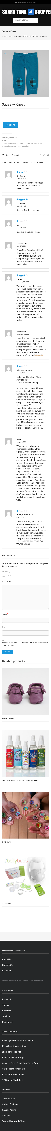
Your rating (6, 572)
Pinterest (6, 1010)
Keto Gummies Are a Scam (14, 1046)
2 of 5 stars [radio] (4, 576)
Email (4, 627)
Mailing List (7, 1022)
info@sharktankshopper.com (26, 2)
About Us (6, 959)
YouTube (6, 1016)
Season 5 (21, 36)
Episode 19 (30, 36)
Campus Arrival (9, 1110)
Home (15, 36)
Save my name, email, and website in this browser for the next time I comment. (25, 643)
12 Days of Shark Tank (12, 1080)
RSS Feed (6, 970)
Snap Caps (6, 842)
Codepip (6, 1115)
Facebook (6, 999)
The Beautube (8, 1098)
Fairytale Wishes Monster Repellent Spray (20, 780)
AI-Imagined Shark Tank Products (17, 1040)
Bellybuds (6, 904)
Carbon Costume (10, 1104)
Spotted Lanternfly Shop (13, 1121)
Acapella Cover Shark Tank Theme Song (20, 1063)
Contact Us (7, 965)
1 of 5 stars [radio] (3, 576)
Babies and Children (17, 143)
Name (5, 614)
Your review (7, 581)
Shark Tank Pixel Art (11, 1051)
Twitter (5, 1005)
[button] (5, 53)
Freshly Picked (8, 718)
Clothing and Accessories (33, 143)
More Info (10, 125)
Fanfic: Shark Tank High (13, 1057)
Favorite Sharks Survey (13, 1074)
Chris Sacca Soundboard (13, 1068)
